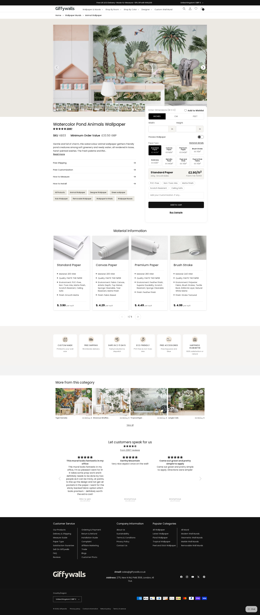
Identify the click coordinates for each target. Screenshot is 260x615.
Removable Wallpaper (82, 198)
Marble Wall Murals (190, 541)
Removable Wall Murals (192, 545)
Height (179, 122)
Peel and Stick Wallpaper (164, 545)
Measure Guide (60, 537)
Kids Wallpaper (61, 198)
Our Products (59, 529)
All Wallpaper (159, 529)
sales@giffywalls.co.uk (130, 571)
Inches (157, 116)
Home (58, 15)
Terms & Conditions (126, 537)
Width (151, 122)
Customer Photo (89, 557)
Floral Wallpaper (160, 537)
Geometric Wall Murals (192, 537)
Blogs (84, 553)
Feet (195, 116)
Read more (59, 154)
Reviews (57, 557)
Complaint (87, 541)
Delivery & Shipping (62, 533)
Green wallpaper (118, 192)
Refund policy (105, 609)
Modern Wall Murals (190, 533)
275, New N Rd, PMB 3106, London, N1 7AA (130, 579)
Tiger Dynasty (61, 418)
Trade (84, 549)
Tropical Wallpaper (161, 541)
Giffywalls (63, 609)
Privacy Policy (123, 541)
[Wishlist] (196, 8)
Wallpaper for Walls (105, 198)
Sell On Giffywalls (61, 549)
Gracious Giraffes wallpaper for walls (101, 418)
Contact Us (122, 545)
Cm (176, 116)
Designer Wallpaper (98, 192)
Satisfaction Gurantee (63, 545)
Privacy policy (75, 609)
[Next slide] (138, 317)
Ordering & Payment (91, 529)
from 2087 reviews (130, 450)
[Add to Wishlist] (88, 391)
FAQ (55, 553)
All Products (60, 192)
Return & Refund (89, 533)
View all (130, 425)
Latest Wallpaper (161, 533)
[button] (92, 9)
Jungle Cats (173, 418)
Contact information (90, 609)
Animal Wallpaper (93, 15)
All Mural (185, 529)
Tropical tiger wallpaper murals (138, 418)
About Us (121, 529)
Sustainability (123, 533)
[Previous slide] (122, 317)
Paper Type (58, 541)
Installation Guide (90, 537)
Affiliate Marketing (90, 545)
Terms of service (119, 609)
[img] (130, 446)
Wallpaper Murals (73, 15)
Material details (196, 143)
